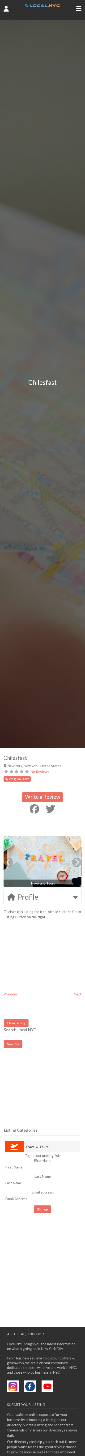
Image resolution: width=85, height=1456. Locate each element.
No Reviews (39, 772)
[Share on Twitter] (50, 809)
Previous (11, 994)
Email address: (42, 1192)
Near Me (13, 1044)
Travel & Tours (37, 1147)
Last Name (42, 1176)
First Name (42, 1160)
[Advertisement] (43, 1092)
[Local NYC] (42, 6)
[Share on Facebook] (34, 809)
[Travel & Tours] (14, 1146)
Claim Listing (16, 1023)
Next (77, 994)
